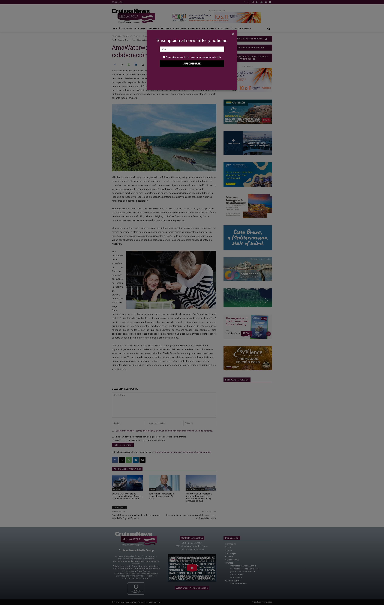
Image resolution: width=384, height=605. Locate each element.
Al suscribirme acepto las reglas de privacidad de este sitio (193, 57)
